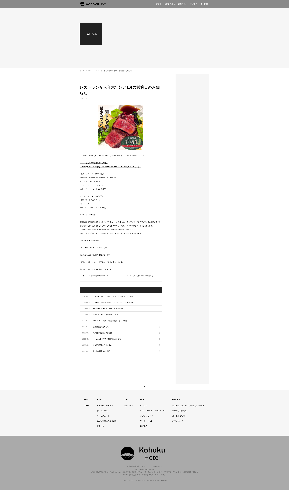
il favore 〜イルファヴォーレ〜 (152, 411)
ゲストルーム (102, 411)
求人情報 (204, 4)
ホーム (87, 406)
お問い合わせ (177, 421)
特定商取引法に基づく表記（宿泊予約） (188, 406)
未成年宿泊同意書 (179, 411)
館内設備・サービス (105, 406)
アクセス (193, 4)
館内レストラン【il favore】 (175, 4)
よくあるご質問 (178, 416)
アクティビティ (146, 416)
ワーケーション (146, 421)
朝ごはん (143, 406)
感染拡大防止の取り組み (107, 421)
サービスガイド (103, 416)
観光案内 (143, 426)
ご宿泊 (158, 4)
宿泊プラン (128, 406)
